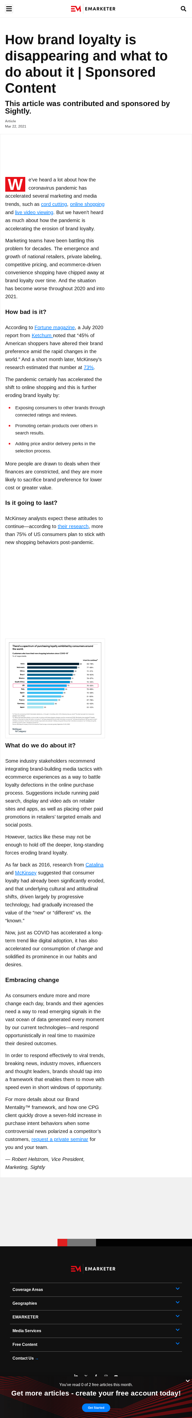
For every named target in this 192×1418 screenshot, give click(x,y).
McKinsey (25, 872)
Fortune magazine (54, 327)
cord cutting (54, 204)
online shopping (87, 204)
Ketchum (42, 335)
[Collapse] (188, 1380)
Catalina (95, 864)
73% (89, 367)
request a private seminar (60, 1139)
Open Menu (8, 9)
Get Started (96, 1408)
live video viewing (34, 212)
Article (10, 121)
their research (73, 526)
